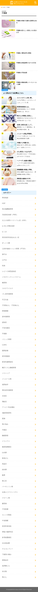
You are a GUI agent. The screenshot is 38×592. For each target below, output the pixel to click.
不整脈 (4, 333)
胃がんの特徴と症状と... (25, 116)
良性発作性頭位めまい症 (10, 237)
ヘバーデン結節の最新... (25, 160)
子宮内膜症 (6, 328)
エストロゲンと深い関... (25, 98)
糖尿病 (4, 282)
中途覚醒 (5, 520)
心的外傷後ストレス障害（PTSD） (14, 248)
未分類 (4, 571)
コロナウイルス (7, 288)
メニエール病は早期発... (25, 133)
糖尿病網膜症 (6, 447)
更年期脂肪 (6, 356)
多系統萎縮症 (6, 537)
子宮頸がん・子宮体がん (10, 305)
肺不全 (4, 254)
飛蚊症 (4, 401)
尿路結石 (5, 560)
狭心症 (4, 481)
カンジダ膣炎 (6, 515)
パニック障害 (6, 339)
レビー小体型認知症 (9, 271)
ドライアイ (6, 441)
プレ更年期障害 (7, 294)
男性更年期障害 (7, 390)
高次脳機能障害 (7, 209)
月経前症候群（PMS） (10, 214)
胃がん (4, 577)
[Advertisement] (19, 44)
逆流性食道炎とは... (23, 107)
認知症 (4, 322)
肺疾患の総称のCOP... (24, 178)
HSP (3, 203)
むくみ (4, 231)
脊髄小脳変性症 (7, 532)
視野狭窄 (5, 384)
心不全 (4, 260)
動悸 (3, 475)
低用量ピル (6, 566)
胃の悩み (5, 424)
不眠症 (4, 430)
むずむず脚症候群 (8, 226)
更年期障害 (6, 316)
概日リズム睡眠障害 (9, 367)
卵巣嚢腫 (5, 311)
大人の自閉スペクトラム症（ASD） (14, 220)
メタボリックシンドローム (11, 277)
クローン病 (6, 498)
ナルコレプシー (7, 549)
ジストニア (6, 373)
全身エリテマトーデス (10, 492)
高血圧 (4, 464)
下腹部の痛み (6, 554)
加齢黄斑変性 (6, 413)
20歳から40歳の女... (23, 142)
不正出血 (5, 299)
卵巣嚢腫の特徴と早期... (25, 169)
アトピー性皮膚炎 (8, 407)
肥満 (3, 418)
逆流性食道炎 (6, 526)
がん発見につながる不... (25, 151)
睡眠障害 (5, 435)
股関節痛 (5, 350)
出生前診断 (6, 543)
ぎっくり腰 (6, 243)
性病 (3, 265)
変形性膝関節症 (7, 362)
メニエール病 (6, 379)
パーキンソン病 (7, 486)
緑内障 (4, 469)
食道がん (5, 458)
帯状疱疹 (5, 197)
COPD (4, 345)
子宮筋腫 (5, 509)
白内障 (4, 452)
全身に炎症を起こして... (25, 125)
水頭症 (4, 396)
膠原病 (4, 503)
